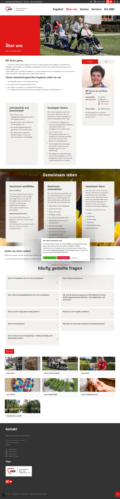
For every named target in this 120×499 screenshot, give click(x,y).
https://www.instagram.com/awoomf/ (107, 1)
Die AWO (109, 9)
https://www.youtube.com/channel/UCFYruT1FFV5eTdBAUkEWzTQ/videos (111, 1)
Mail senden (105, 104)
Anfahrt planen (14, 456)
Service (84, 9)
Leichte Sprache (101, 1)
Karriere (96, 9)
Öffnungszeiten (91, 99)
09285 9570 (12, 449)
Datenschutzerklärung (57, 250)
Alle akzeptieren (50, 257)
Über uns (71, 9)
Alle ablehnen (63, 257)
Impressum (15, 494)
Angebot (58, 9)
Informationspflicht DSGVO (38, 494)
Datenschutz (24, 494)
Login (117, 1)
